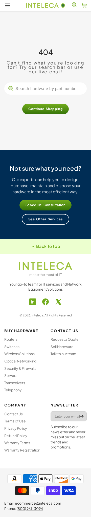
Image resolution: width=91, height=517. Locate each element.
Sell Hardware (62, 346)
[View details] (45, 266)
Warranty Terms (17, 442)
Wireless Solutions (19, 353)
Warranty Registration (22, 450)
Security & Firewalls (20, 368)
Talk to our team (63, 353)
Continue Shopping (45, 109)
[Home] (45, 5)
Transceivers (14, 382)
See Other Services (45, 219)
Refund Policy (15, 435)
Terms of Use (15, 421)
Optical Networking (20, 361)
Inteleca (37, 315)
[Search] (10, 88)
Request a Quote (65, 339)
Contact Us (13, 414)
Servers (10, 375)
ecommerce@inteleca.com (38, 503)
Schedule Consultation (46, 205)
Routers (10, 339)
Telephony (13, 389)
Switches (11, 346)
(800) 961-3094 (30, 508)
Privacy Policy (15, 428)
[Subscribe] (81, 416)
